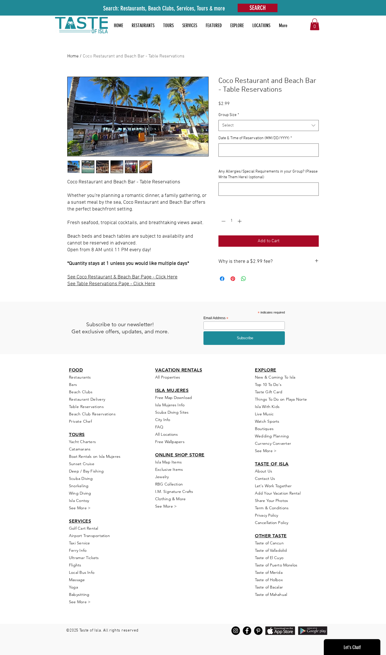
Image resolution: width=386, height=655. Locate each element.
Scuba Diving (81, 478)
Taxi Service (79, 543)
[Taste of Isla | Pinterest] (258, 630)
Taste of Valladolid (271, 550)
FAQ (159, 426)
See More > (79, 507)
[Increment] (240, 221)
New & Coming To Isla (275, 377)
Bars (73, 384)
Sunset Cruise (81, 463)
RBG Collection (169, 484)
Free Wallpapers (170, 441)
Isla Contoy (79, 500)
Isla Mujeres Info (170, 404)
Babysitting (79, 594)
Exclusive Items (169, 469)
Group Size (228, 115)
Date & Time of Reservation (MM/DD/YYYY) (255, 138)
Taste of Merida (269, 572)
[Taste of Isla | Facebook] (247, 630)
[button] (213, 25)
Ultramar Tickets (84, 557)
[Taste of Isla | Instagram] (235, 630)
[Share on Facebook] (222, 278)
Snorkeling (78, 485)
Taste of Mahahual (271, 594)
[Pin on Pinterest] (232, 278)
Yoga (73, 587)
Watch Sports (267, 421)
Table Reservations (86, 406)
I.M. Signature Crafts (174, 491)
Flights (75, 565)
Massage (77, 579)
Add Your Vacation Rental (278, 493)
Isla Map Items (168, 462)
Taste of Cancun (269, 543)
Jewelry (162, 476)
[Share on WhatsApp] (243, 278)
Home (73, 56)
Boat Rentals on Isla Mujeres (94, 456)
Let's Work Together (273, 485)
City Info (162, 419)
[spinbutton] (231, 221)
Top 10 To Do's (269, 384)
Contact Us (265, 478)
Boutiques (264, 428)
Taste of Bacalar (269, 587)
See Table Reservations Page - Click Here (111, 284)
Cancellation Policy (271, 522)
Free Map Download (173, 397)
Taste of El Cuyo (269, 557)
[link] (315, 24)
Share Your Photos (271, 500)
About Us (263, 471)
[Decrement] (222, 221)
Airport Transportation (89, 535)
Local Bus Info (81, 572)
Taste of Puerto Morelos (276, 565)
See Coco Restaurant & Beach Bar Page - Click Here (122, 277)
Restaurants (80, 377)
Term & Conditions (272, 507)
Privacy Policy (266, 515)
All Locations (166, 434)
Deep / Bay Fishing (86, 471)
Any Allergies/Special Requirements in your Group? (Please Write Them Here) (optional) (268, 174)
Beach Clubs (81, 391)
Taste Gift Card (268, 391)
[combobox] (268, 125)
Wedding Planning (272, 436)
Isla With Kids (267, 406)
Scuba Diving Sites (171, 412)
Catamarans (79, 449)
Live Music (264, 413)
